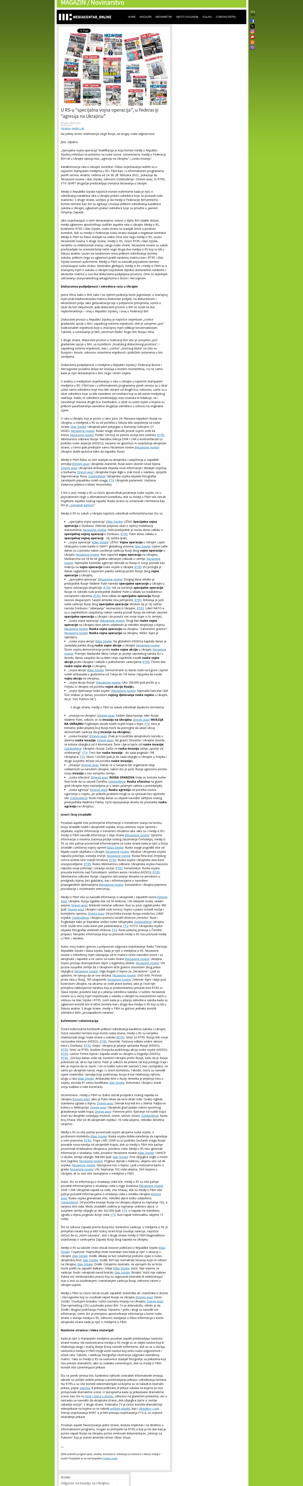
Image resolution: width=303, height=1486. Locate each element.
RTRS (160, 435)
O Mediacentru (226, 17)
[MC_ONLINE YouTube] (252, 37)
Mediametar (164, 17)
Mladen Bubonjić (70, 123)
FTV (111, 480)
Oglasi (207, 17)
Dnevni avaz (81, 464)
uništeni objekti (120, 1409)
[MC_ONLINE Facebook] (252, 21)
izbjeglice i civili (149, 1409)
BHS (253, 11)
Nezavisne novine (82, 431)
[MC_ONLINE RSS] (252, 42)
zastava (85, 1388)
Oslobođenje (96, 476)
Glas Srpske (78, 427)
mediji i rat (78, 128)
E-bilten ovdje (109, 1458)
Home (132, 17)
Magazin (146, 17)
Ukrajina (65, 128)
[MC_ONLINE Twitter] (252, 26)
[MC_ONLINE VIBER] (252, 48)
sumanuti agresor (82, 505)
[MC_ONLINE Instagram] (252, 31)
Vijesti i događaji (187, 17)
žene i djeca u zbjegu (99, 1396)
